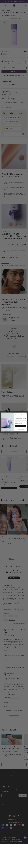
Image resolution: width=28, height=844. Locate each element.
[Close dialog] (26, 413)
